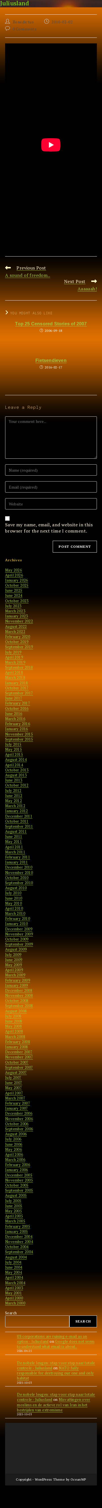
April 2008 (14, 1031)
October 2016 (17, 708)
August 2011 (16, 831)
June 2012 (13, 795)
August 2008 (16, 1011)
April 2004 (14, 1277)
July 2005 (13, 1200)
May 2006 (13, 1149)
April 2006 (14, 1154)
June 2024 (13, 595)
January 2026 (16, 580)
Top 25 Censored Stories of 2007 (51, 324)
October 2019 (17, 641)
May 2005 (13, 1210)
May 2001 (13, 1292)
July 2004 (13, 1262)
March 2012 (15, 805)
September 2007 (19, 1067)
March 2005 (15, 1221)
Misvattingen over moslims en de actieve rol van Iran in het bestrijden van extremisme (53, 1404)
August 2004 (16, 1257)
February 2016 (17, 723)
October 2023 (17, 600)
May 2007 (13, 1087)
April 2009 (14, 969)
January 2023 (16, 616)
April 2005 (14, 1215)
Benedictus (23, 22)
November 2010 (19, 872)
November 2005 (19, 1180)
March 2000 (15, 1303)
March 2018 (15, 677)
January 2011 (16, 862)
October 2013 (17, 769)
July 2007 (13, 1077)
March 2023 (15, 610)
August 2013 (16, 775)
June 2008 (13, 1021)
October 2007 (17, 1062)
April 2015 (14, 754)
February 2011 (17, 857)
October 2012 (17, 785)
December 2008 (18, 990)
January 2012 (16, 810)
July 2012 (13, 790)
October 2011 (17, 821)
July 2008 (13, 1016)
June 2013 (13, 780)
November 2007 (19, 1056)
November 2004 (19, 1241)
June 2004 (13, 1267)
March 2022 (15, 631)
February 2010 (17, 918)
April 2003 (14, 1287)
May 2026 (13, 570)
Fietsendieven (51, 360)
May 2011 (13, 841)
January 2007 (16, 1108)
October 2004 (17, 1246)
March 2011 (15, 852)
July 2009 (13, 954)
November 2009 (19, 934)
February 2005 (17, 1226)
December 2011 (18, 816)
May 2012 (13, 800)
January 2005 (16, 1231)
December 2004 (18, 1236)
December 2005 (18, 1175)
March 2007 (15, 1098)
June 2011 (13, 836)
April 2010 (14, 908)
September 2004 (19, 1251)
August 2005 (16, 1195)
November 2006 (19, 1118)
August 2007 (16, 1072)
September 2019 (19, 646)
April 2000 (14, 1298)
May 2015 (13, 749)
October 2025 (17, 585)
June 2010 (13, 898)
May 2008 (13, 1026)
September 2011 (19, 826)
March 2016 (15, 718)
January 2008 (16, 1046)
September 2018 (19, 667)
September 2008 (19, 1005)
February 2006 (17, 1164)
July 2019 (13, 652)
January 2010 (16, 923)
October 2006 (17, 1123)
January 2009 (16, 985)
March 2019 (15, 662)
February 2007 (17, 1103)
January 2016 (16, 728)
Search (11, 1312)
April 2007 (14, 1093)
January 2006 (16, 1169)
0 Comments (25, 29)
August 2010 (16, 887)
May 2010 (13, 903)
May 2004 (13, 1272)
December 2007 (18, 1051)
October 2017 (17, 687)
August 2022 (16, 626)
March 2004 (15, 1282)
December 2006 (18, 1113)
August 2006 (16, 1133)
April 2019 (14, 657)
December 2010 (18, 867)
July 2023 (13, 605)
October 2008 (17, 1000)
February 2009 (17, 980)
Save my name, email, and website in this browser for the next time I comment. (49, 528)
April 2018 (14, 672)
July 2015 (13, 744)
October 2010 (17, 877)
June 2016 (13, 713)
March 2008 (15, 1036)
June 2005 (13, 1205)
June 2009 (13, 959)
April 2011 (14, 846)
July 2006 (13, 1139)
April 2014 (14, 764)
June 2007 (13, 1082)
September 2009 (19, 944)
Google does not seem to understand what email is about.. (55, 1344)
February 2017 (17, 703)
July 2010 (13, 892)
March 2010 (15, 913)
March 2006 (15, 1159)
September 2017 (19, 693)
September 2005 (19, 1190)
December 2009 (18, 928)
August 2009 (16, 949)
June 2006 (13, 1144)
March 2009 (15, 974)
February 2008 (17, 1041)
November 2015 (19, 734)
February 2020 (17, 636)
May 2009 (13, 964)
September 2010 (19, 882)
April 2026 (14, 575)
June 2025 (13, 590)
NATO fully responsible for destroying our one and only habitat (55, 1373)
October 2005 (17, 1185)
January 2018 (16, 682)
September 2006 (19, 1128)
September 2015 (19, 739)
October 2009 (17, 939)
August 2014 (16, 759)
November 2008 (19, 995)
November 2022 (19, 621)
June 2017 (13, 698)
